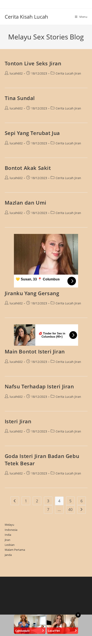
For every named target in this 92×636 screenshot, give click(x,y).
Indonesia (11, 530)
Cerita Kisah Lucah (26, 16)
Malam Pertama (15, 550)
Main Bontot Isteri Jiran (35, 351)
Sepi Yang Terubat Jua (32, 132)
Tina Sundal (20, 98)
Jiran (7, 540)
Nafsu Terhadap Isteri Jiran (39, 386)
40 (70, 509)
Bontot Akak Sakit (28, 167)
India (8, 535)
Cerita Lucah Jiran (68, 73)
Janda (8, 555)
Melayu (9, 525)
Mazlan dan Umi (25, 202)
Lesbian (10, 545)
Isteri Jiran (18, 421)
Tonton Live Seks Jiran (33, 63)
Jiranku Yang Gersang (32, 293)
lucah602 (16, 73)
